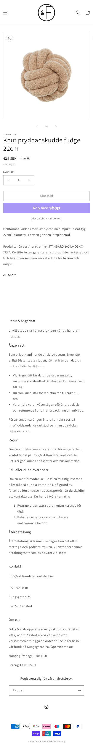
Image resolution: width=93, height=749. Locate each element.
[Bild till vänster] (37, 126)
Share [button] (12, 275)
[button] (5, 12)
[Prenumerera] (79, 690)
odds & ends (41, 741)
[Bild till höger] (56, 126)
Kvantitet (8, 171)
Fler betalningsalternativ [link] (46, 218)
